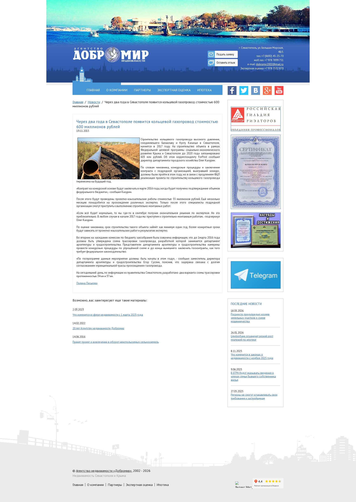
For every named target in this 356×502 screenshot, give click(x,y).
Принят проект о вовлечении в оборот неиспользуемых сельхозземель (116, 342)
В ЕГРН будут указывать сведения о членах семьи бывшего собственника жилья (253, 376)
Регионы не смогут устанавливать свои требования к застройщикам (254, 396)
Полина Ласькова (86, 283)
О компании (116, 90)
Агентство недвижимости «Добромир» (104, 471)
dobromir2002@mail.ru (269, 64)
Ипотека (204, 90)
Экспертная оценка (174, 90)
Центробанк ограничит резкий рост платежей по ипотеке (252, 337)
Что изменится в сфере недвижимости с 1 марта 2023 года (108, 315)
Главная (93, 90)
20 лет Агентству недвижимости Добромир (98, 328)
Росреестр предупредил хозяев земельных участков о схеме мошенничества (250, 318)
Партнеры (142, 90)
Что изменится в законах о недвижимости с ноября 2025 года (252, 356)
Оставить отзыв (226, 62)
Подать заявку (225, 54)
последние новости (246, 304)
